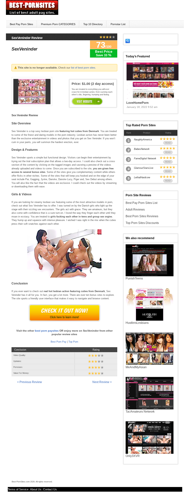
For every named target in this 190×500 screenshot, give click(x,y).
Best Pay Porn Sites (21, 24)
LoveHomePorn (137, 102)
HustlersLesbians (137, 322)
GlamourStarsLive (143, 168)
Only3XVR (133, 455)
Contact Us (50, 489)
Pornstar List (118, 24)
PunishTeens (134, 278)
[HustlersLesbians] (149, 319)
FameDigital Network (145, 158)
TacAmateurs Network (140, 411)
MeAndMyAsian (136, 367)
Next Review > (102, 382)
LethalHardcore (142, 177)
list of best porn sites (83, 67)
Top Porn (73, 341)
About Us (35, 489)
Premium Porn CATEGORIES (58, 24)
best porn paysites (47, 330)
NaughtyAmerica (143, 139)
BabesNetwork (142, 149)
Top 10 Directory (93, 24)
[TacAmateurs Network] (149, 408)
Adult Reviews (135, 209)
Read (168, 143)
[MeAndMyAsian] (149, 364)
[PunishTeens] (149, 275)
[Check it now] (64, 313)
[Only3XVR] (149, 452)
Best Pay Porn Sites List (141, 202)
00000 (87, 101)
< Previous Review (29, 382)
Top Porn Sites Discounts (142, 222)
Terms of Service (18, 489)
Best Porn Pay (58, 341)
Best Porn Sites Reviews (142, 216)
